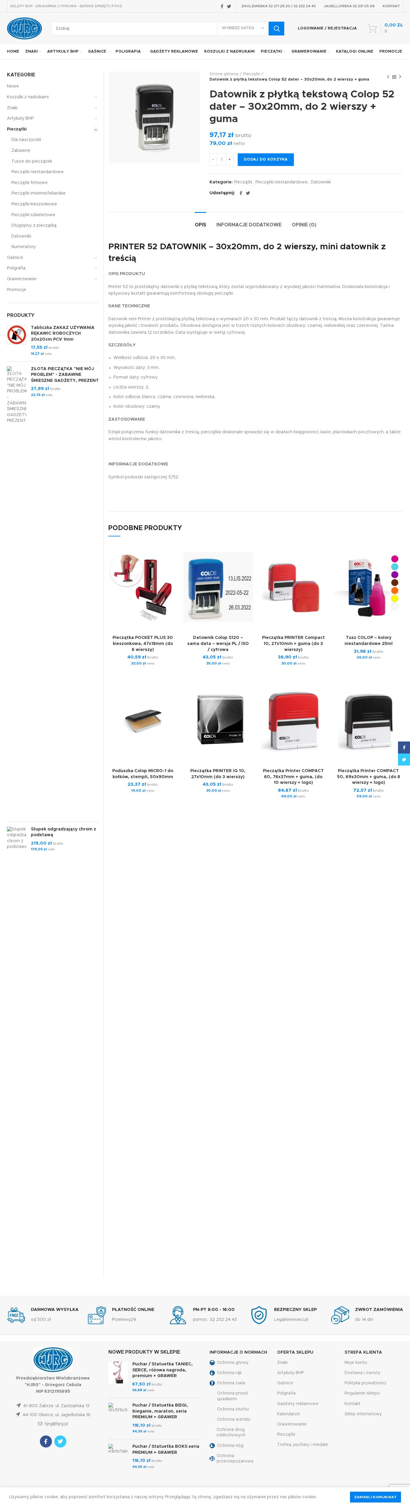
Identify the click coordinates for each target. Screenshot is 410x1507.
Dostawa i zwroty (362, 1373)
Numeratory (23, 247)
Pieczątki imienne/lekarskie (38, 193)
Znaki (12, 108)
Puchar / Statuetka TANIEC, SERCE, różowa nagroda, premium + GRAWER (162, 1370)
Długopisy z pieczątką (33, 225)
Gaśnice (15, 258)
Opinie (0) (304, 225)
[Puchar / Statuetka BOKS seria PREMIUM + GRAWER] (118, 1457)
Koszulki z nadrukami (28, 97)
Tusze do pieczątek (31, 161)
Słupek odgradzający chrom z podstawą (63, 832)
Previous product (388, 77)
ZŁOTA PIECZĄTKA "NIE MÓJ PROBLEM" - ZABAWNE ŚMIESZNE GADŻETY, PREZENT (65, 375)
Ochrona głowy (233, 1363)
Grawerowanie (22, 279)
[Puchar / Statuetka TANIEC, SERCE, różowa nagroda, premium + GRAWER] (118, 1377)
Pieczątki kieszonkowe (34, 204)
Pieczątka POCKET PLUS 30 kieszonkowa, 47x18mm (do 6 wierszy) (143, 644)
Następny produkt (400, 77)
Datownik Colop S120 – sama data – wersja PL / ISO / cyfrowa (218, 644)
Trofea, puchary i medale (302, 1445)
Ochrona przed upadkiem (232, 1396)
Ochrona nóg (230, 1446)
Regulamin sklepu (362, 1393)
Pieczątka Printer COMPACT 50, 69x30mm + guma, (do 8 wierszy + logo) (368, 777)
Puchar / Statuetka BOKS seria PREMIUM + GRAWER (165, 1449)
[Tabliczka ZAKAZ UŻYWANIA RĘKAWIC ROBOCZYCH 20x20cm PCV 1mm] (16, 341)
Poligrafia (16, 268)
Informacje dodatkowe (249, 225)
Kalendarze (288, 1414)
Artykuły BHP (20, 118)
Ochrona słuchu (233, 1409)
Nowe (13, 86)
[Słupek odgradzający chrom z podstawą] (16, 1052)
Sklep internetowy (363, 1414)
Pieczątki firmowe (29, 183)
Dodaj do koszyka (266, 159)
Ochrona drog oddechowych (231, 1432)
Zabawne (20, 151)
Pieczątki (251, 74)
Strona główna (224, 74)
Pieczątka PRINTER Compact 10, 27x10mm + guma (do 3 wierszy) (293, 644)
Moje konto (356, 1363)
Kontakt (352, 1404)
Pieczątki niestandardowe (281, 182)
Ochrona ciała (231, 1383)
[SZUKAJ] (276, 28)
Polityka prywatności (365, 1383)
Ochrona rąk (229, 1373)
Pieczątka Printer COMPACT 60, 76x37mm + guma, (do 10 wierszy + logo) (293, 777)
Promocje (16, 290)
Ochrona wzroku (233, 1419)
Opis (200, 225)
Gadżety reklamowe (297, 1404)
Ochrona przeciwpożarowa (235, 1458)
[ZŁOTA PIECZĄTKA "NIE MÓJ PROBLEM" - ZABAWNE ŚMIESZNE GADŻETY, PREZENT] (16, 591)
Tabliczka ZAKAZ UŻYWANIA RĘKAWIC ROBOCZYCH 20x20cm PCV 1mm (63, 334)
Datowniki (321, 182)
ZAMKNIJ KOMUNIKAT (375, 1497)
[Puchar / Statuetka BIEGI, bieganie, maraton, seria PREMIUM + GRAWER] (118, 1419)
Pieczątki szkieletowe (33, 215)
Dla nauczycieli (26, 140)
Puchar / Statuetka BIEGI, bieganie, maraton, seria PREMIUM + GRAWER (160, 1411)
